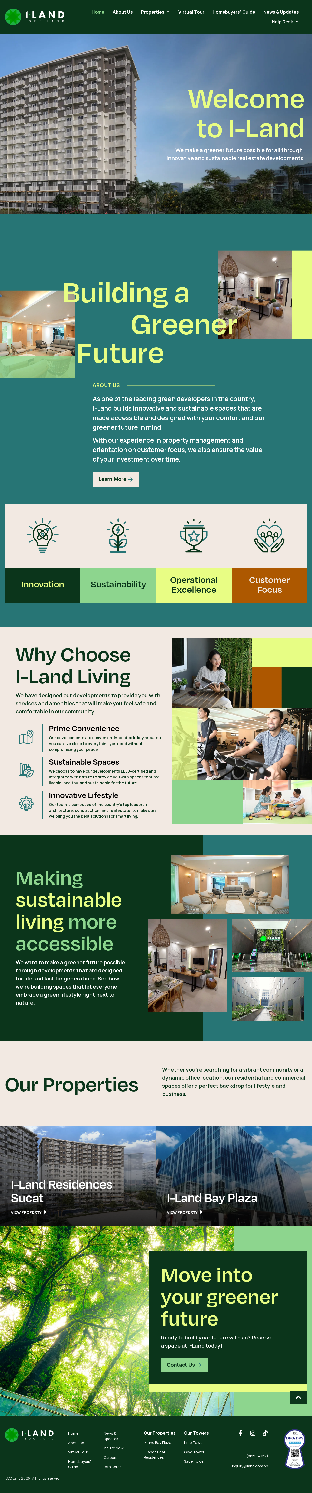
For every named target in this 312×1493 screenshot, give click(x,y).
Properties (152, 12)
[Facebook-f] (240, 1433)
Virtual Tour (191, 12)
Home (98, 12)
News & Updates (281, 12)
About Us (123, 12)
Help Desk (282, 22)
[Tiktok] (265, 1433)
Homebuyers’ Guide (234, 12)
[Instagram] (253, 1433)
